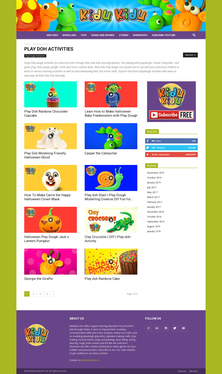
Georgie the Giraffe (38, 279)
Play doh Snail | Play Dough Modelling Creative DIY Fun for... (109, 197)
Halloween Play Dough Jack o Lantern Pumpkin (46, 239)
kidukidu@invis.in (90, 360)
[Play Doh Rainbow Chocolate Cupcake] (50, 94)
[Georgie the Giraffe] (50, 262)
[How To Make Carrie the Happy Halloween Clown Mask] (50, 178)
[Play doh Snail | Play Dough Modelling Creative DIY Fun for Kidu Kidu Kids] (111, 178)
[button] (194, 35)
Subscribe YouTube (163, 35)
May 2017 (152, 192)
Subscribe (190, 154)
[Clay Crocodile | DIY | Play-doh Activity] (111, 220)
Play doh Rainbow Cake (102, 279)
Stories (123, 35)
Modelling (69, 35)
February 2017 (154, 202)
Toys (84, 35)
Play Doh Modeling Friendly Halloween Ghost (45, 155)
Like (194, 141)
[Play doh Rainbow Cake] (111, 262)
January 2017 (154, 206)
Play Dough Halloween (35, 55)
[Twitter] (174, 328)
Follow (192, 147)
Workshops (140, 35)
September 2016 (155, 221)
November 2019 (155, 172)
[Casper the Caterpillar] (111, 136)
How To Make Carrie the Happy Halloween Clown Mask (47, 197)
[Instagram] (166, 328)
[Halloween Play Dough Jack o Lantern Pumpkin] (50, 220)
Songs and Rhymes (102, 35)
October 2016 (154, 216)
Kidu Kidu (52, 35)
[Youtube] (183, 328)
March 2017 (153, 197)
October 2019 (154, 177)
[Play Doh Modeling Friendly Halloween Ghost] (50, 136)
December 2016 (155, 211)
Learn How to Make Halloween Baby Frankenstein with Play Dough (111, 113)
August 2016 (153, 226)
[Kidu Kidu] (111, 15)
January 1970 (154, 231)
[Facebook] (148, 328)
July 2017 (152, 187)
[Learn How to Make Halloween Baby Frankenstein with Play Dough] (111, 94)
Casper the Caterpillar (101, 153)
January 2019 (154, 182)
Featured (182, 371)
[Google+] (157, 328)
